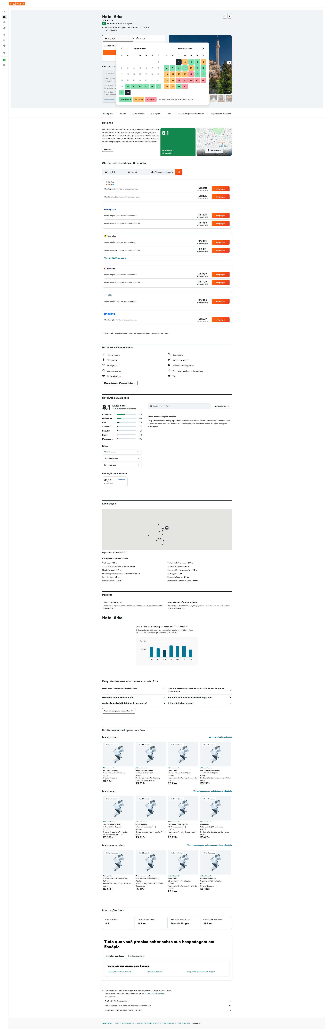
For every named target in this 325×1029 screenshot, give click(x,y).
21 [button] (152, 80)
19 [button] (140, 80)
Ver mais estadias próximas (220, 737)
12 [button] (140, 74)
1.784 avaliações (125, 23)
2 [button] (121, 68)
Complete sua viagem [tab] (115, 956)
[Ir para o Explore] (4, 34)
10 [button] (128, 74)
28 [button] (152, 86)
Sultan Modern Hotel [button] (144, 770)
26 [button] (140, 86)
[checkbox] (115, 481)
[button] (4, 4)
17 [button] (128, 80)
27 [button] (146, 86)
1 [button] (158, 62)
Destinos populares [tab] (136, 956)
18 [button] (134, 80)
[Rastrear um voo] (4, 40)
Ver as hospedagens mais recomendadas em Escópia (209, 845)
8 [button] (158, 68)
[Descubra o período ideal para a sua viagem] (4, 45)
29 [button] (158, 86)
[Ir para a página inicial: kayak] (17, 3)
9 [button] (121, 74)
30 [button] (121, 92)
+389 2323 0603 (109, 30)
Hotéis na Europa (128, 1023)
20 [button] (146, 80)
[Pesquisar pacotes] (4, 27)
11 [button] (134, 74)
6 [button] (146, 68)
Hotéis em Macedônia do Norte (148, 1023)
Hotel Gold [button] (172, 770)
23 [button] (122, 86)
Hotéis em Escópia (155, 971)
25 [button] (134, 86)
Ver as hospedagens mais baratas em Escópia (212, 791)
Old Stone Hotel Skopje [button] (210, 770)
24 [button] (128, 86)
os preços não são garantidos (155, 994)
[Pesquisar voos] (4, 11)
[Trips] (4, 52)
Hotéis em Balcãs (168, 1023)
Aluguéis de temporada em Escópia (201, 971)
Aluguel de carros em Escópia (119, 971)
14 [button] (152, 74)
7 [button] (152, 68)
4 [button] (134, 68)
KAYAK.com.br (107, 1023)
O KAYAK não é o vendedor (117, 1001)
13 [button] (146, 74)
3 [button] (127, 68)
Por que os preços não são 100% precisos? (123, 1010)
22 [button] (158, 80)
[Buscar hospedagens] (4, 17)
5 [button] (140, 68)
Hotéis (117, 1023)
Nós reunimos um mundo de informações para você (128, 1005)
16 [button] (122, 80)
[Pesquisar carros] (4, 22)
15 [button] (158, 74)
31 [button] (128, 92)
